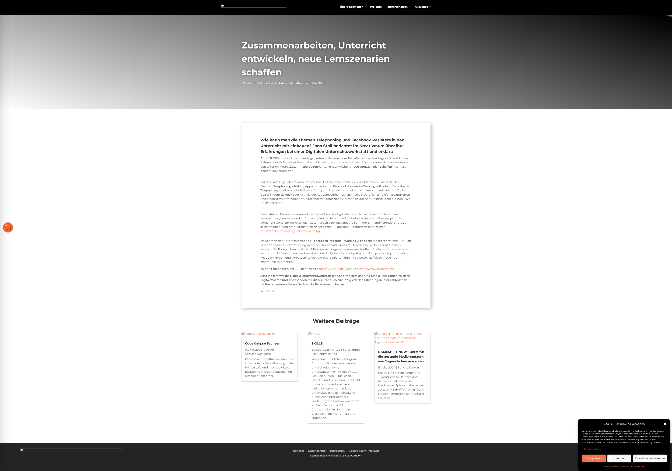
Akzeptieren (594, 458)
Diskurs (414, 367)
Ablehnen (619, 458)
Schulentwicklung (258, 354)
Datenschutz (627, 466)
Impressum (640, 466)
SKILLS (317, 343)
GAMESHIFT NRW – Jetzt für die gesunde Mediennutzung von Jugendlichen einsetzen (401, 356)
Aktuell (269, 349)
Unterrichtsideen (313, 82)
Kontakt (298, 450)
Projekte (376, 7)
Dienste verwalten (592, 449)
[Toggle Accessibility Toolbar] (8, 227)
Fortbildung (351, 349)
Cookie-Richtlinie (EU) (364, 450)
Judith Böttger (257, 82)
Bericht (295, 82)
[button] (665, 424)
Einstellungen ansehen (650, 458)
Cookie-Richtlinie (611, 466)
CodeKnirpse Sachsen (262, 343)
